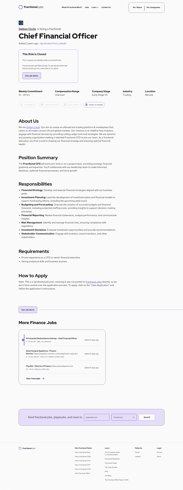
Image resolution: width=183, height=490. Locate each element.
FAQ (106, 471)
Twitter (137, 452)
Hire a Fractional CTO (82, 461)
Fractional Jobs (94, 281)
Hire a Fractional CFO (82, 465)
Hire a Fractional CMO (83, 456)
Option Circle (33, 127)
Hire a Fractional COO (83, 469)
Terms (159, 456)
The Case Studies (111, 467)
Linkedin (138, 456)
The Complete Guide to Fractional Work (112, 453)
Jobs (87, 7)
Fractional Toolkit (111, 463)
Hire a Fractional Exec (82, 452)
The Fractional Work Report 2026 (116, 480)
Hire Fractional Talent (82, 473)
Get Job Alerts (31, 76)
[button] (22, 340)
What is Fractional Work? (72, 7)
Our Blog (108, 476)
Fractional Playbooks (112, 459)
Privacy (159, 452)
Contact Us (106, 7)
